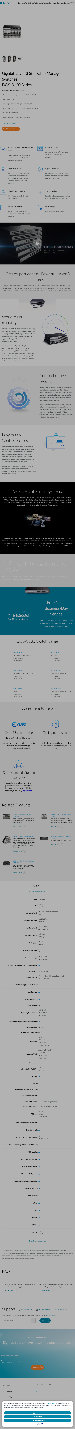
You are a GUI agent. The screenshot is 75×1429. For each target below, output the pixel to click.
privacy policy (51, 1403)
